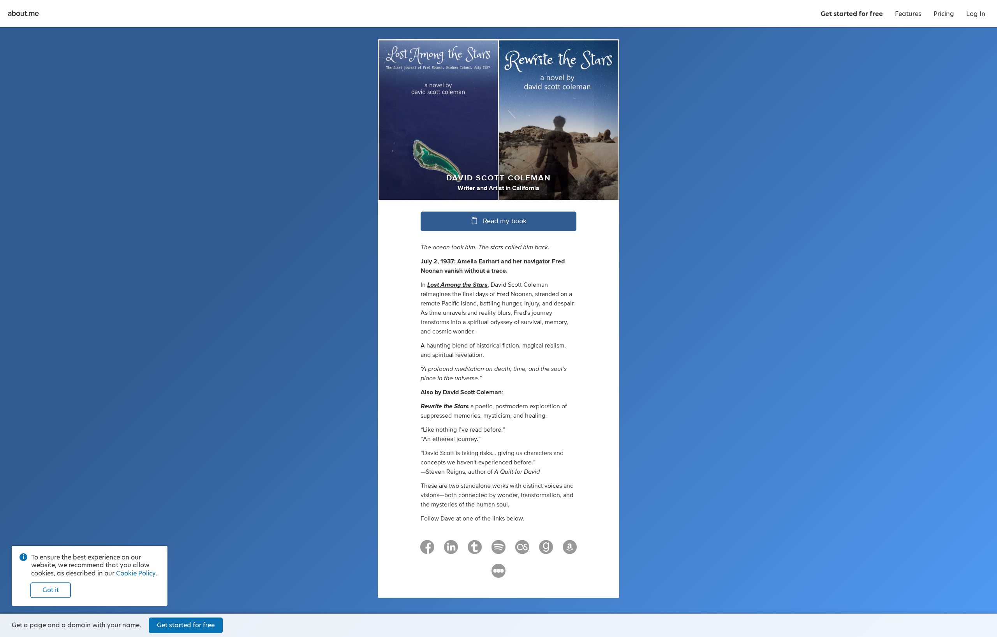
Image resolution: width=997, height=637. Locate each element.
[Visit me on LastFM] (522, 550)
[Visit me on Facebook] (427, 550)
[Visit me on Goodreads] (546, 550)
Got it (50, 590)
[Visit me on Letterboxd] (498, 574)
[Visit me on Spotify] (498, 550)
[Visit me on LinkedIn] (451, 550)
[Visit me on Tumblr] (475, 550)
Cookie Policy (135, 573)
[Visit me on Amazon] (570, 550)
